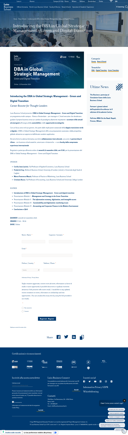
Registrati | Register (47, 319)
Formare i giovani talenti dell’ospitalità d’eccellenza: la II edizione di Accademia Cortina (101, 109)
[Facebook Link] (84, 381)
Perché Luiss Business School (38, 7)
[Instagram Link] (106, 381)
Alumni (32, 1)
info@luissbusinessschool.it (59, 406)
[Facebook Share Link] (56, 337)
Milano (74, 1)
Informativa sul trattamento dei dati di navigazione (26, 405)
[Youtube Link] (95, 381)
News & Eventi (66, 7)
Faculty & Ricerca (54, 7)
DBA (93, 70)
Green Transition (113, 70)
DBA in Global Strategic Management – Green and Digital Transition (58, 113)
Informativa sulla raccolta (11, 432)
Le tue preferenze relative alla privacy (38, 432)
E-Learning (120, 7)
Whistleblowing (91, 391)
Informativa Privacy (26, 277)
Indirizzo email (16, 383)
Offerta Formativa (22, 7)
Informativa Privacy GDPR (95, 387)
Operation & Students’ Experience (83, 7)
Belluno (82, 1)
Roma (66, 1)
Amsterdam (92, 1)
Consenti (26, 311)
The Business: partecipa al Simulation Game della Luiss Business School (100, 97)
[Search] (126, 6)
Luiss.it (19, 1)
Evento (93, 61)
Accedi (76, 390)
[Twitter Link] (90, 381)
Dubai (101, 1)
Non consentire (28, 308)
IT (111, 1)
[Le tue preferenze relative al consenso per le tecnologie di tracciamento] (3, 431)
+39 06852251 (53, 404)
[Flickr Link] (111, 381)
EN (116, 1)
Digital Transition (101, 70)
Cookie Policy (15, 407)
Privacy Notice (35, 277)
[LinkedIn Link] (100, 381)
